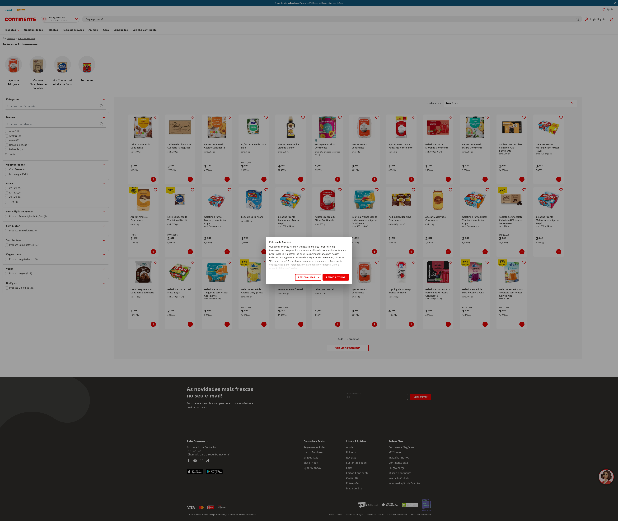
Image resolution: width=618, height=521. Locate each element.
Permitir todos (335, 277)
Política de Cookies (286, 268)
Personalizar (306, 277)
